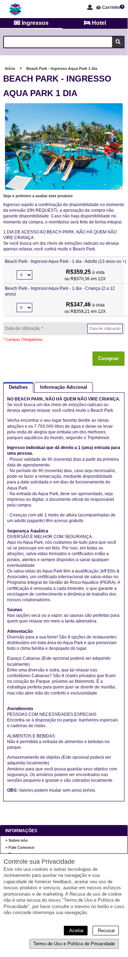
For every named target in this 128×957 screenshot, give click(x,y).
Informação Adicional (63, 387)
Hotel (98, 23)
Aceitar (76, 930)
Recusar (105, 930)
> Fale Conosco (19, 847)
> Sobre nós (16, 840)
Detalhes (18, 387)
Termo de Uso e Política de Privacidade (74, 943)
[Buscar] (118, 42)
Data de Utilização (24, 328)
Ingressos (34, 23)
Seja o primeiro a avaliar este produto (38, 196)
